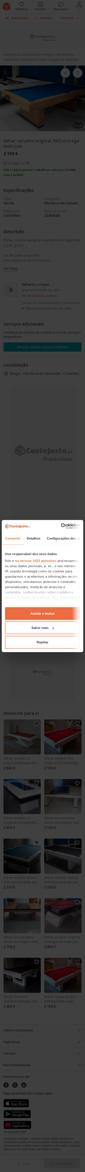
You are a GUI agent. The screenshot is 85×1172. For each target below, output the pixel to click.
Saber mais (40, 628)
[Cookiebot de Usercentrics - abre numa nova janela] (61, 526)
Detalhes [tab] (33, 538)
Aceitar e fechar (42, 613)
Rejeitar (43, 642)
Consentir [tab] (12, 538)
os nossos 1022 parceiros (35, 561)
